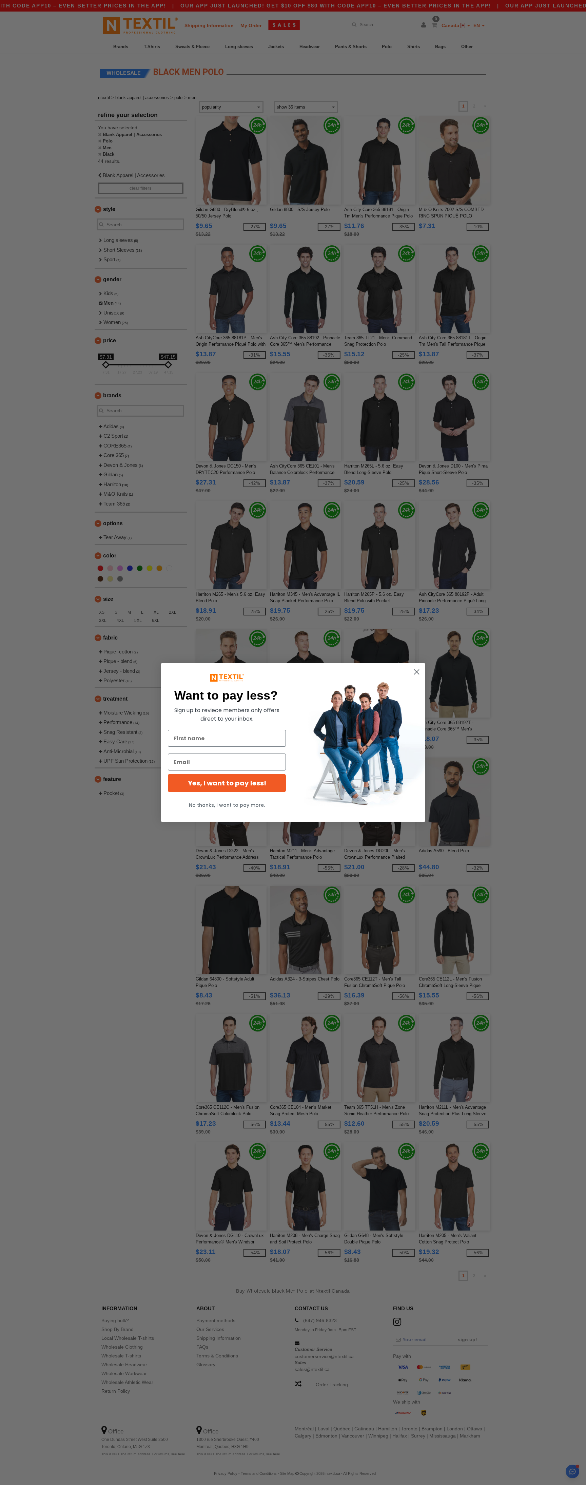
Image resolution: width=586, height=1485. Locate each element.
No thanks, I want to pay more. (227, 805)
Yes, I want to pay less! (227, 783)
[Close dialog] (417, 672)
